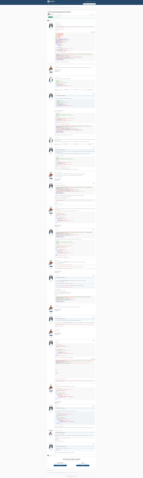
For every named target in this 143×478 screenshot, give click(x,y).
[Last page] (52, 20)
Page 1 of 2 (55, 20)
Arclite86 (50, 23)
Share (88, 14)
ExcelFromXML (76, 89)
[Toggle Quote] (55, 95)
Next (50, 20)
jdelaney (50, 77)
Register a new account (60, 465)
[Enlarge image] (59, 289)
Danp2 (51, 66)
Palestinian (51, 430)
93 (52, 83)
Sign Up (94, 1)
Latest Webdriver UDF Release (58, 271)
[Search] (95, 4)
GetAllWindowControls (89, 89)
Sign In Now (82, 465)
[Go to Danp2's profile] (51, 68)
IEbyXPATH (56, 89)
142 (52, 73)
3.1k (50, 83)
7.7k (50, 73)
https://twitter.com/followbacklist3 (64, 280)
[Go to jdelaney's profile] (51, 80)
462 (50, 154)
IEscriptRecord (65, 89)
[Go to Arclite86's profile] (48, 14)
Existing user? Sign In (89, 1)
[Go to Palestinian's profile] (51, 433)
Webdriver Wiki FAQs (57, 71)
